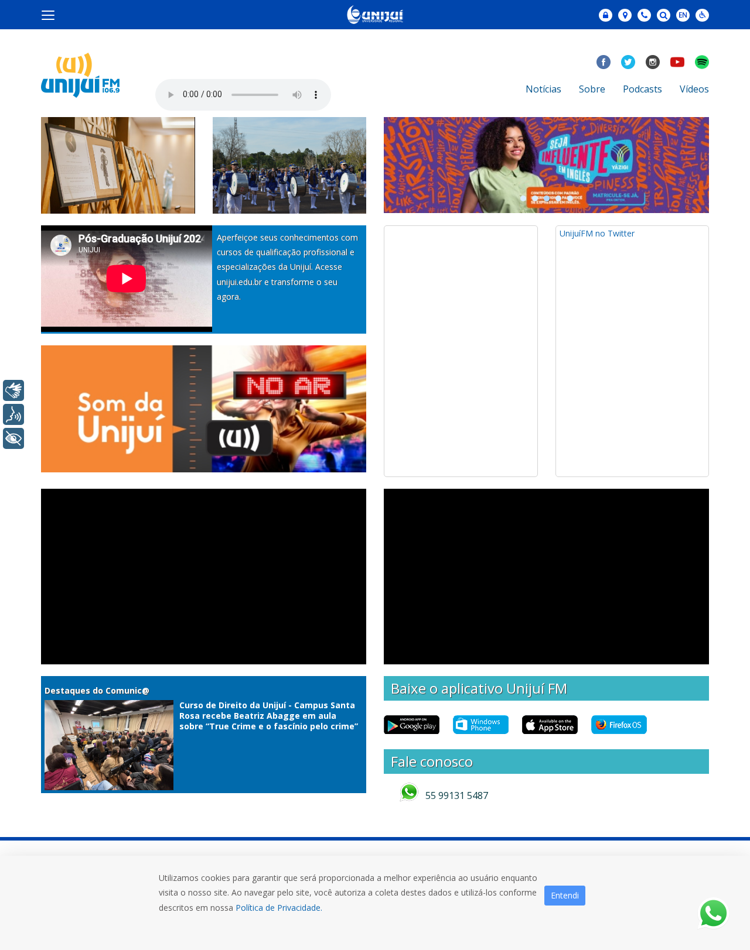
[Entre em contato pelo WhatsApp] (713, 913)
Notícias (543, 89)
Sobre (592, 89)
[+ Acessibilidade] (13, 438)
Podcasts (642, 89)
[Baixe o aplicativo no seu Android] (414, 724)
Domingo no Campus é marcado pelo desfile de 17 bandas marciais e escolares (287, 185)
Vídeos (694, 89)
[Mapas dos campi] (625, 15)
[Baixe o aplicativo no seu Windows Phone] (483, 724)
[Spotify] (702, 62)
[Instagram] (653, 62)
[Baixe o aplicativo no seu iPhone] (553, 724)
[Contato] (644, 15)
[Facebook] (603, 62)
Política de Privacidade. (279, 907)
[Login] (605, 15)
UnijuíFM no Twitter (597, 233)
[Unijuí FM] (80, 74)
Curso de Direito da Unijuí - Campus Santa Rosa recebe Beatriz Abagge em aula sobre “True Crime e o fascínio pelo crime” (268, 715)
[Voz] (13, 414)
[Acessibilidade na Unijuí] (702, 15)
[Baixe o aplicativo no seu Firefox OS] (622, 724)
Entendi (565, 895)
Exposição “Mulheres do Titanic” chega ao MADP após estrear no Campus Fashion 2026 (111, 185)
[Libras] (13, 390)
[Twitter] (628, 62)
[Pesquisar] (663, 15)
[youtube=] (677, 62)
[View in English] (683, 16)
